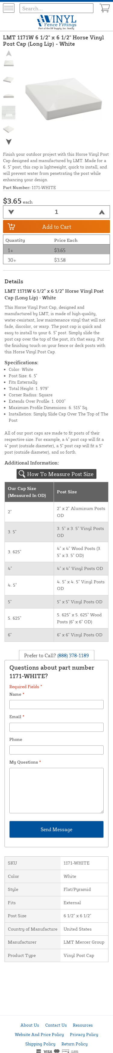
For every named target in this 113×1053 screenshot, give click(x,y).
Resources (83, 1025)
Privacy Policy (84, 1034)
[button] (9, 142)
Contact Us (56, 1025)
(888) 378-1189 (72, 655)
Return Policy (74, 1043)
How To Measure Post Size (60, 474)
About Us (29, 1025)
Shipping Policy (40, 1043)
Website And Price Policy (39, 1034)
